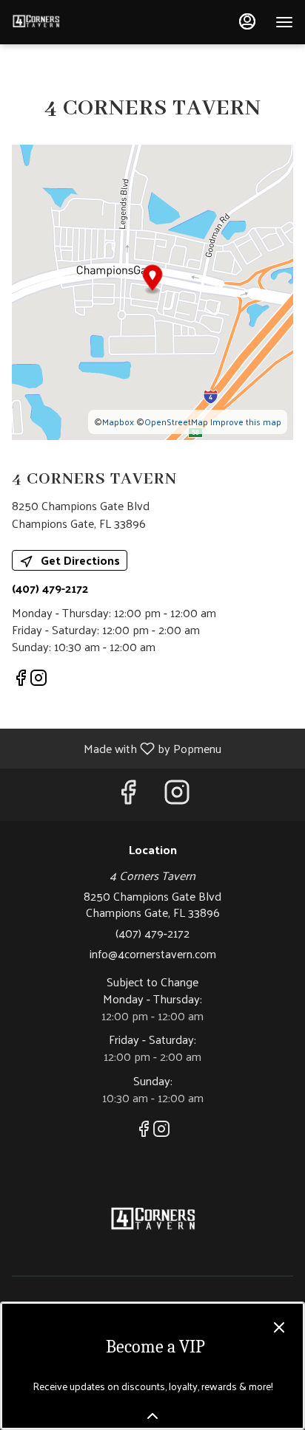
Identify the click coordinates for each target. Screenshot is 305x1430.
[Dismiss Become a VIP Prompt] (279, 1327)
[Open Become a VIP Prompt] (152, 1416)
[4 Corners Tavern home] (78, 22)
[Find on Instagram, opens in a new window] (38, 679)
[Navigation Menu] (284, 22)
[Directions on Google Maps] (152, 290)
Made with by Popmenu (116, 747)
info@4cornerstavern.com (153, 954)
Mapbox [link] (118, 421)
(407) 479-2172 (152, 933)
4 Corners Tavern (152, 1220)
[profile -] (247, 21)
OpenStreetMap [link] (176, 421)
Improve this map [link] (245, 421)
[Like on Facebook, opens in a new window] (21, 679)
